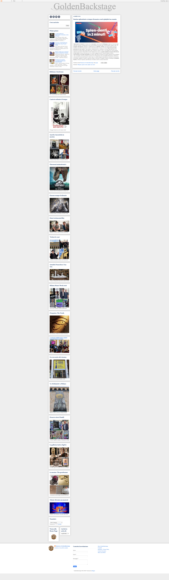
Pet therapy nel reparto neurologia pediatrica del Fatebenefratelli (60, 61)
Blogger (93, 570)
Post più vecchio (115, 71)
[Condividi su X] (104, 62)
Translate (59, 524)
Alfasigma (80, 64)
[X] (53, 17)
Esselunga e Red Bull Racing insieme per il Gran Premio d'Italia (61, 44)
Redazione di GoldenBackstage (63, 546)
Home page (96, 71)
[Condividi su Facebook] (105, 62)
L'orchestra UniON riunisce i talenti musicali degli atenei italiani (58, 338)
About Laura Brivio (102, 552)
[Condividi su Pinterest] (106, 62)
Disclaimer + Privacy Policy (103, 549)
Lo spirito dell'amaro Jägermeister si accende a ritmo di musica (62, 34)
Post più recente (77, 71)
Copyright (100, 547)
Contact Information (102, 551)
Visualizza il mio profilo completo (61, 547)
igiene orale (84, 64)
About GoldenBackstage (103, 546)
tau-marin (93, 64)
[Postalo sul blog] (102, 62)
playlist (89, 64)
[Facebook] (51, 17)
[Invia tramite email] (101, 62)
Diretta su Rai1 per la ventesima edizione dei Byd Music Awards (62, 52)
